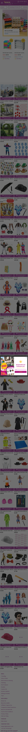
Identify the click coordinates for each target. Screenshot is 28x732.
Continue (20, 371)
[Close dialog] (26, 357)
